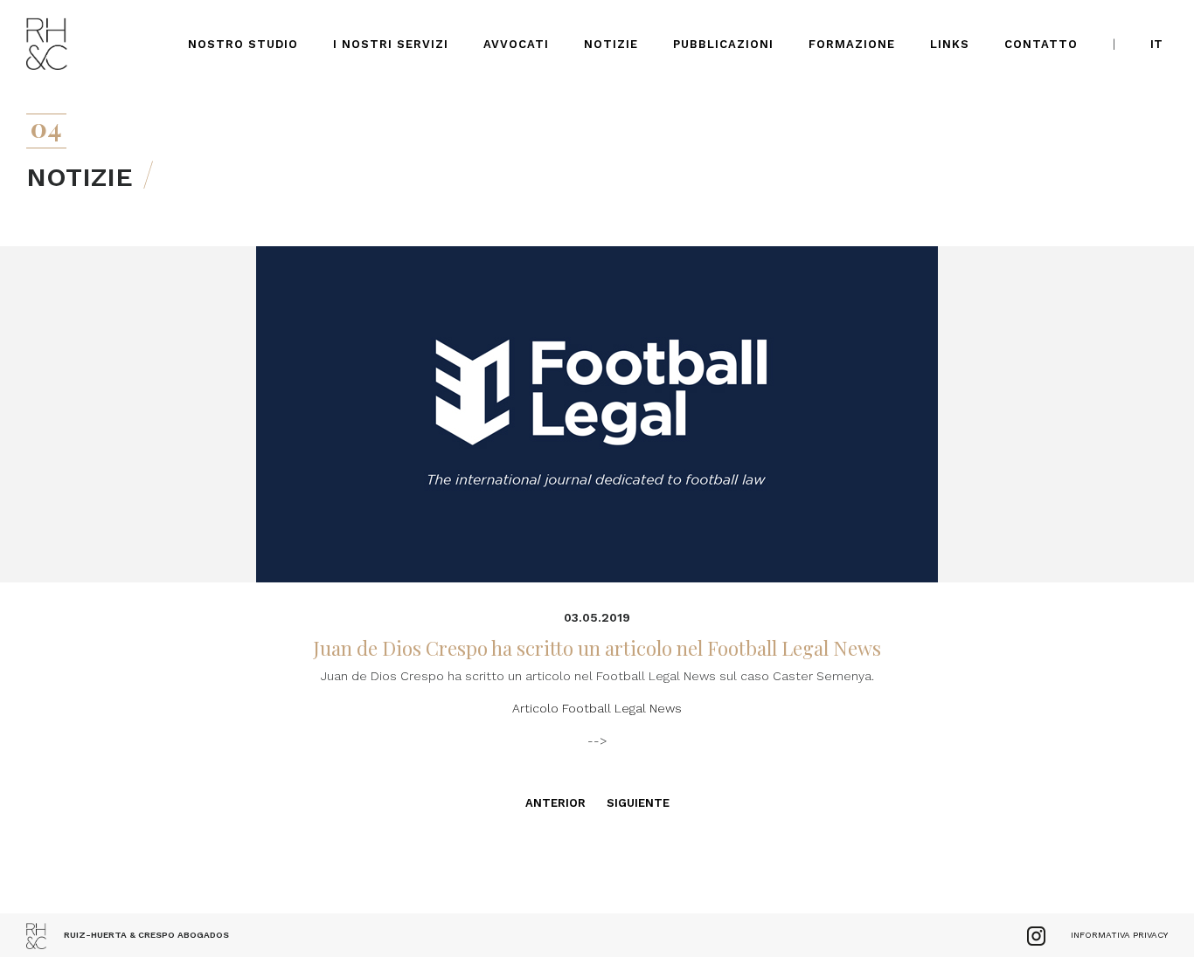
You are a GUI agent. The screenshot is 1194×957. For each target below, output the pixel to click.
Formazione (852, 44)
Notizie (611, 44)
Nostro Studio (243, 44)
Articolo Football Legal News (597, 708)
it (1156, 44)
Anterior (555, 802)
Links (949, 44)
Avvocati (516, 44)
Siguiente (638, 802)
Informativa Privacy (1119, 935)
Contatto (1041, 44)
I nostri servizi (390, 44)
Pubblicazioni (723, 44)
